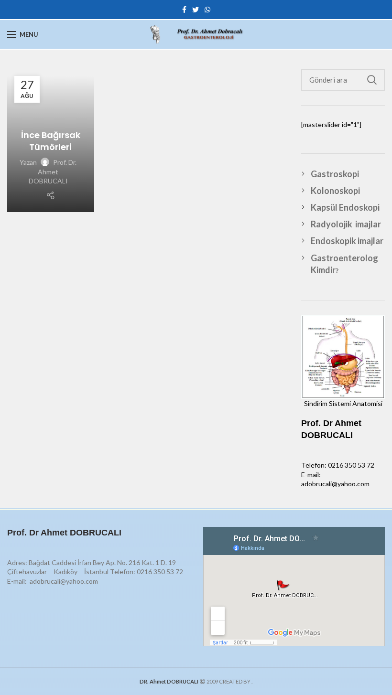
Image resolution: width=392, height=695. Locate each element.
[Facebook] (184, 9)
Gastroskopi (335, 174)
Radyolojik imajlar (346, 224)
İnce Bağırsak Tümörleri (50, 141)
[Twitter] (195, 9)
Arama (372, 80)
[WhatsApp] (207, 9)
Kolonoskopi (335, 190)
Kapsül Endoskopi (345, 207)
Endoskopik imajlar (347, 240)
